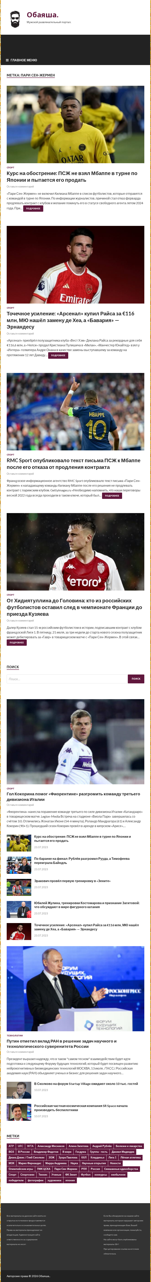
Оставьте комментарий (20, 186)
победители (16, 1180)
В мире (67, 1151)
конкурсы (101, 1174)
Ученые (56, 1174)
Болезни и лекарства (129, 1146)
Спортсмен (27, 1174)
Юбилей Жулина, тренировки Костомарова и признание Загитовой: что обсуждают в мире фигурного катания (87, 905)
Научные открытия (94, 1163)
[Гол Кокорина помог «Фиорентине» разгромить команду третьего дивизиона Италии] (75, 785)
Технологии (15, 1035)
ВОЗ (11, 1151)
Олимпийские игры (21, 1168)
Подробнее (33, 208)
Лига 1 (112, 1157)
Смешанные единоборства (121, 1168)
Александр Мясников (51, 1146)
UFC (20, 1146)
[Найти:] (75, 679)
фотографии (35, 1180)
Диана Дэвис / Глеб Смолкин (26, 1157)
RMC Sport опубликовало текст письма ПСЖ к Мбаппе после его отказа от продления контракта (73, 463)
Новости (115, 1163)
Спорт (10, 167)
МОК (11, 1163)
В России (24, 1151)
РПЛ (84, 1168)
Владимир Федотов (46, 1151)
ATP (11, 1146)
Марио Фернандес (29, 1163)
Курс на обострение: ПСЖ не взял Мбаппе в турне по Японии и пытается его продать (72, 176)
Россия (95, 1168)
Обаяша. (43, 15)
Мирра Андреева (55, 1163)
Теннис (43, 1174)
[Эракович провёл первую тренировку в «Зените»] (19, 894)
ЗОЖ (51, 1157)
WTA (30, 1146)
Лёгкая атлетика (131, 1157)
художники (54, 1180)
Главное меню (24, 60)
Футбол (85, 1174)
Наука (74, 1163)
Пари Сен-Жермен (65, 1168)
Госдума (81, 1151)
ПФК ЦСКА (43, 1168)
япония (70, 1180)
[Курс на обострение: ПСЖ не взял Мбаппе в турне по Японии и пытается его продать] (75, 126)
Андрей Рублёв (102, 1146)
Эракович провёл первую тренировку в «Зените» (72, 881)
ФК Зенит (71, 1174)
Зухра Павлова (68, 1157)
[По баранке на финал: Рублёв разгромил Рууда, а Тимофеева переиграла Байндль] (19, 872)
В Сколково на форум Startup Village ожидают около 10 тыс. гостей (86, 1083)
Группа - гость (99, 1151)
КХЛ (84, 1157)
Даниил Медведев (123, 1151)
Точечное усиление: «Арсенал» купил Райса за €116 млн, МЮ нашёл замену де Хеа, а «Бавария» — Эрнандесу (70, 320)
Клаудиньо (97, 1157)
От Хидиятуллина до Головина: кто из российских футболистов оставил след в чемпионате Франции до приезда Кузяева (74, 607)
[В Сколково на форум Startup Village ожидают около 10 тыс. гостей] (19, 1097)
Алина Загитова (78, 1146)
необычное (118, 1174)
